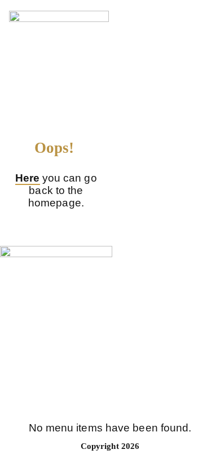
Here (27, 178)
